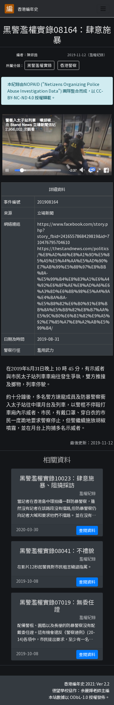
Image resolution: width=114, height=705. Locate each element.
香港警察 (68, 65)
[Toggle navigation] (103, 8)
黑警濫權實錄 (39, 65)
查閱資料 (87, 530)
